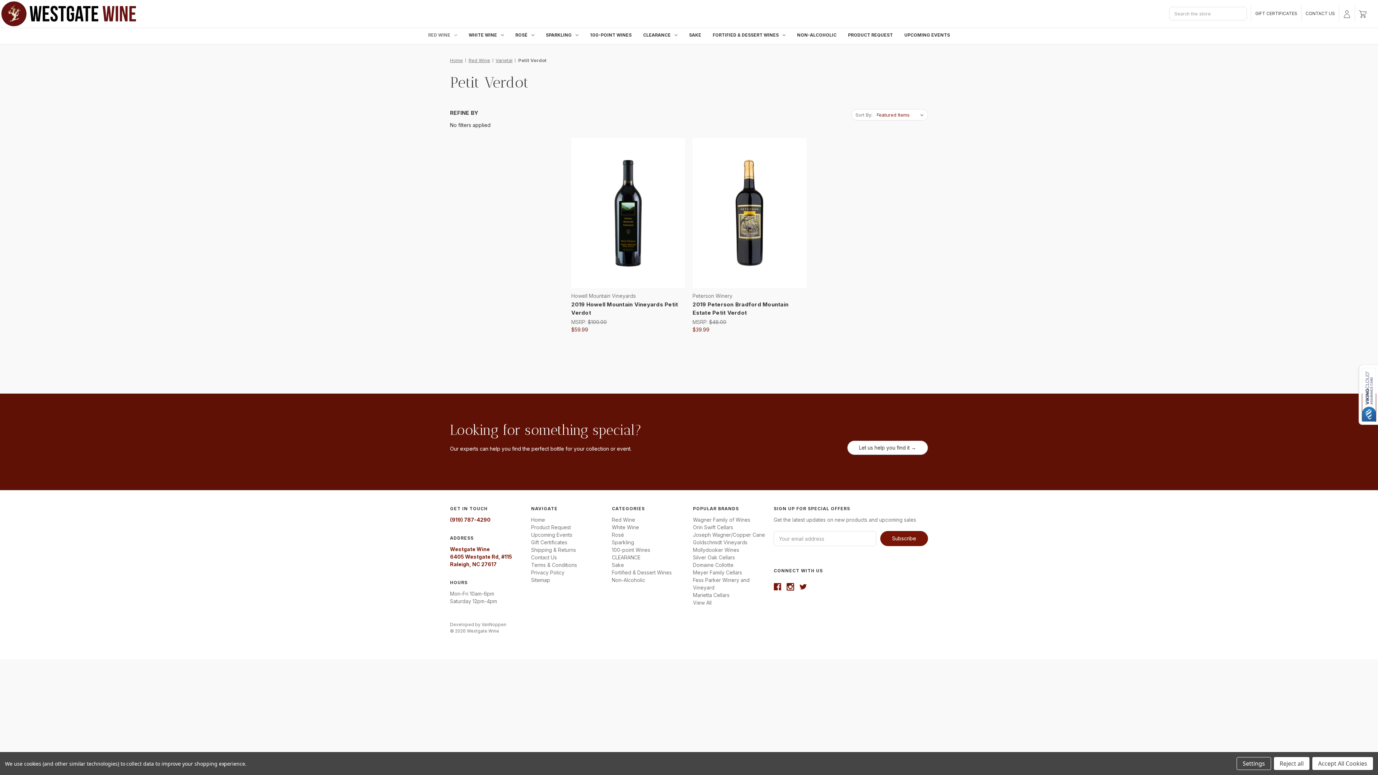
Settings (1254, 763)
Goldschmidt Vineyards (720, 542)
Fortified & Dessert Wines (746, 35)
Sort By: (864, 115)
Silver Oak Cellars (714, 557)
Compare (626, 213)
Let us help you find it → (887, 448)
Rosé (521, 35)
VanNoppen (494, 624)
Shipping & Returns (553, 550)
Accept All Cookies (1342, 763)
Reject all (1292, 763)
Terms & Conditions (554, 565)
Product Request (870, 35)
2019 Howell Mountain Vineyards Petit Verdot (624, 308)
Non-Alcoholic (816, 35)
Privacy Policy (547, 572)
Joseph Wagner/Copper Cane (729, 535)
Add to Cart (628, 226)
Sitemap (540, 580)
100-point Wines (611, 35)
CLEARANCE (657, 35)
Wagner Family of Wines (721, 520)
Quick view (627, 200)
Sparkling (559, 35)
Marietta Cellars (711, 595)
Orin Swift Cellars (713, 527)
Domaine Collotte (713, 565)
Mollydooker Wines (716, 550)
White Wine (483, 35)
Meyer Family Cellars (717, 572)
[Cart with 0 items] (1362, 13)
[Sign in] (1347, 13)
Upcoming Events (927, 35)
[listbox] (902, 114)
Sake (695, 35)
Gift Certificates (1276, 13)
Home (538, 520)
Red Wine (439, 35)
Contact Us (1320, 13)
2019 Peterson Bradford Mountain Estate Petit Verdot (740, 308)
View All (702, 603)
